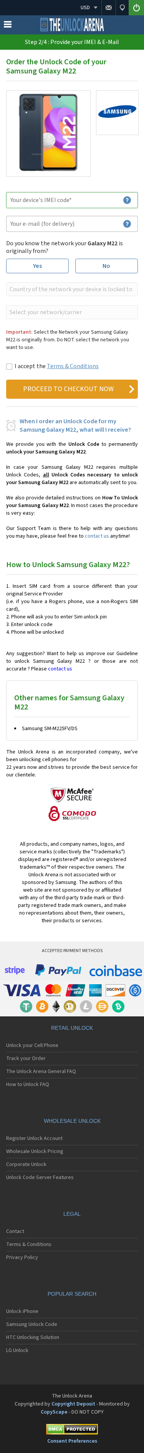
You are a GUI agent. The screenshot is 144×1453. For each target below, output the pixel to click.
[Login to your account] (136, 7)
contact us (97, 536)
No (106, 266)
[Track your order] (122, 7)
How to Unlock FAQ (27, 1084)
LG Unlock (17, 1350)
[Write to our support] (108, 7)
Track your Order (26, 1058)
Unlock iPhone (22, 1311)
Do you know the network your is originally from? (64, 247)
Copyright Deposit (73, 1404)
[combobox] (71, 289)
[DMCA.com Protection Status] (72, 1430)
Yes (37, 266)
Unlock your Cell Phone (32, 1045)
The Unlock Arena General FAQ (41, 1071)
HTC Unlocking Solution (32, 1337)
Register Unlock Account (34, 1138)
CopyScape (54, 1412)
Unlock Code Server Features (40, 1177)
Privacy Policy (22, 1257)
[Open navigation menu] (8, 26)
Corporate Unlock (26, 1164)
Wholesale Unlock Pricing (34, 1151)
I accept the (57, 366)
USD (85, 7)
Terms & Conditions (73, 366)
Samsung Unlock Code (31, 1324)
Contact (15, 1231)
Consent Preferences (72, 1441)
